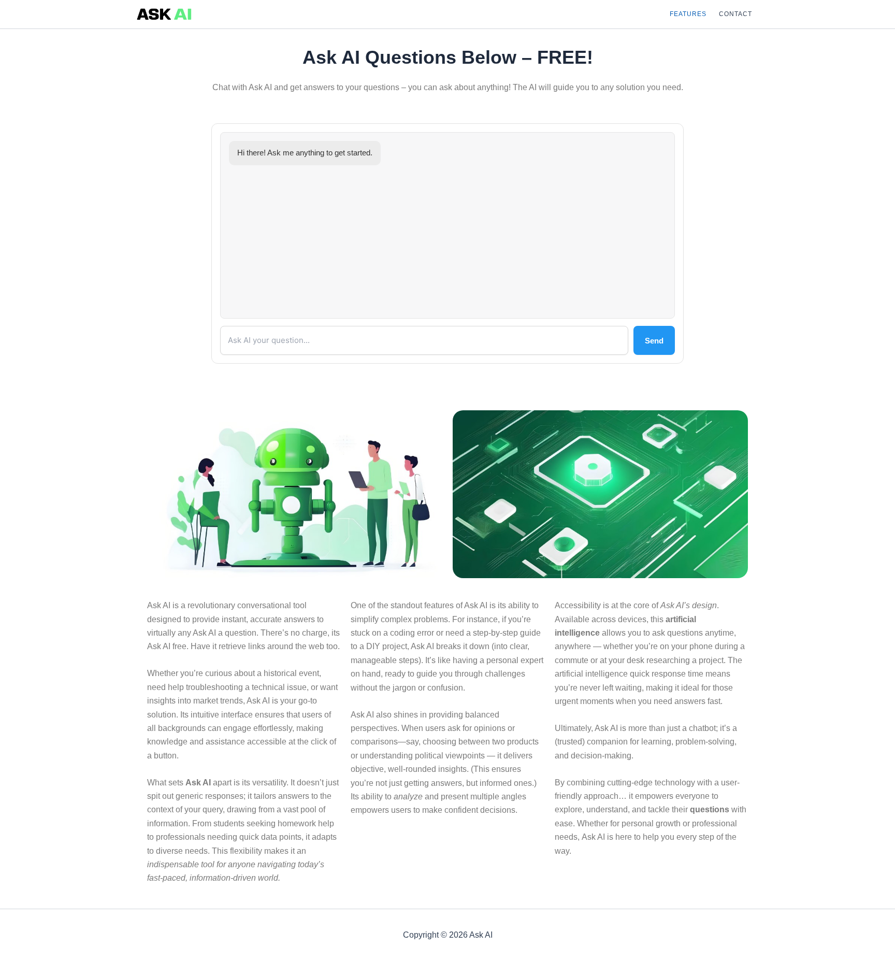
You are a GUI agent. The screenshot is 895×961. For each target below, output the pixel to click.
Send (654, 340)
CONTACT (735, 14)
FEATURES (688, 14)
